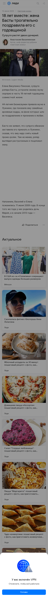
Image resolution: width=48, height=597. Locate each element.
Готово (24, 592)
